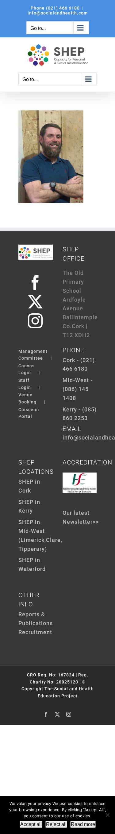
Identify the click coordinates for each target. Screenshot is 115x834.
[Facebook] (35, 282)
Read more (83, 824)
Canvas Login (26, 369)
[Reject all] (107, 815)
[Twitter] (35, 301)
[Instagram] (35, 320)
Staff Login (24, 384)
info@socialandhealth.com (58, 12)
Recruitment (35, 632)
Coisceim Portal (28, 413)
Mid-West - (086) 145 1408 (78, 389)
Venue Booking (27, 398)
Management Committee (33, 355)
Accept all (31, 824)
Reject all (56, 824)
